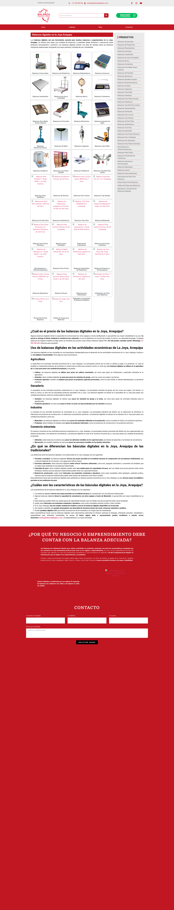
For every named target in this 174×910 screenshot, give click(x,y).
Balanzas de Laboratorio (81, 244)
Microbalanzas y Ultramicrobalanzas (40, 269)
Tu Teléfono (72, 615)
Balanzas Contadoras (102, 96)
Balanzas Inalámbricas (61, 220)
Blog (100, 27)
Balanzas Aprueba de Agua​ (102, 122)
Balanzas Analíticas (40, 171)
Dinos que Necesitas (33, 626)
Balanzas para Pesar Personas (40, 244)
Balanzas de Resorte (61, 196)
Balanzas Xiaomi (61, 293)
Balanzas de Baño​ (61, 146)
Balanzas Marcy (81, 96)
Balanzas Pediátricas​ (81, 171)
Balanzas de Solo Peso (40, 220)
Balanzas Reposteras (40, 293)
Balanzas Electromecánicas (40, 147)
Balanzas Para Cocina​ (82, 196)
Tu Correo (112, 615)
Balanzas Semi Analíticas (40, 196)
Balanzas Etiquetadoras (81, 73)
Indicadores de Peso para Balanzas (102, 294)
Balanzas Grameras (102, 73)
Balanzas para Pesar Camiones (102, 244)
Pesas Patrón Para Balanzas (40, 319)
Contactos (129, 27)
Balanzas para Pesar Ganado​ (61, 171)
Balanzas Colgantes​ (82, 146)
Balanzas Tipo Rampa (102, 196)
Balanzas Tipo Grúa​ (82, 220)
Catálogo (72, 27)
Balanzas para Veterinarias (81, 294)
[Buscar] (106, 15)
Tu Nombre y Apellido (33, 615)
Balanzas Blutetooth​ (102, 220)
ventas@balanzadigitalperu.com (50, 518)
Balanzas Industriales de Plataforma (81, 269)
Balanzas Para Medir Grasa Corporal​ (40, 122)
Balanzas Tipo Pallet (102, 146)
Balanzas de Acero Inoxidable (61, 97)
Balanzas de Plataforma (61, 73)
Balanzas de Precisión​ (61, 121)
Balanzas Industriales (40, 96)
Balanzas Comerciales (40, 73)
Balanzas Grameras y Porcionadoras (102, 269)
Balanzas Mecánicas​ (81, 121)
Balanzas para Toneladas (61, 244)
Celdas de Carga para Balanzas (61, 319)
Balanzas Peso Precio (61, 268)
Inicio (43, 27)
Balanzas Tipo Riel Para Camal (102, 171)
